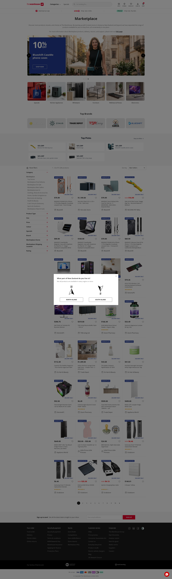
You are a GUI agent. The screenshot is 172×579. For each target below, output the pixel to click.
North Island (71, 300)
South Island (100, 300)
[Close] (116, 276)
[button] (166, 574)
